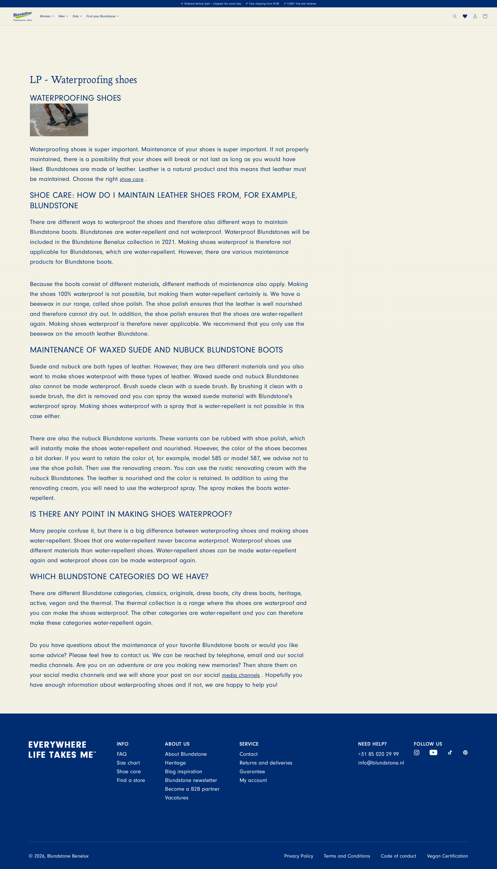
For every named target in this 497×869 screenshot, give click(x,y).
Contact (249, 754)
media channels (241, 675)
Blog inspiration (183, 772)
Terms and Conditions (347, 856)
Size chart (128, 763)
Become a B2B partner (192, 789)
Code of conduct (398, 856)
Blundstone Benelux (68, 856)
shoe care (131, 179)
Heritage (175, 763)
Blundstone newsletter (191, 780)
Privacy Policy (298, 856)
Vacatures (177, 798)
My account (253, 780)
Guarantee (252, 772)
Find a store (131, 780)
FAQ (122, 754)
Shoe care (129, 772)
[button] (455, 16)
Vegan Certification (447, 856)
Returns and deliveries (266, 763)
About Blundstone (186, 754)
